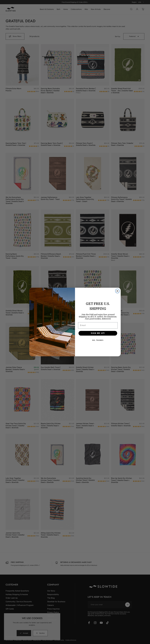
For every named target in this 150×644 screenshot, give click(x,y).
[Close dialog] (117, 291)
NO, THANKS (97, 340)
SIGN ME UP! (98, 333)
